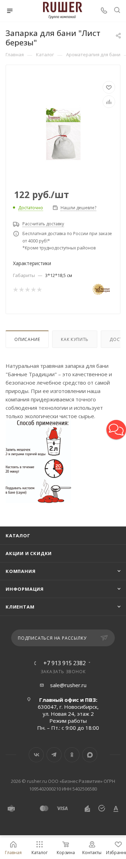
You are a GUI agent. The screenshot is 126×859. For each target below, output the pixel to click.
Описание (27, 339)
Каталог (18, 535)
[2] (21, 289)
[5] (39, 289)
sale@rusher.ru (68, 685)
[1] (15, 289)
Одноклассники (71, 754)
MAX (89, 754)
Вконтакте (36, 754)
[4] (33, 289)
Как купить (75, 339)
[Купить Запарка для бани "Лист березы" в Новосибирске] (63, 131)
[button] (116, 429)
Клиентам (20, 607)
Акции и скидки (29, 553)
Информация (25, 589)
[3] (27, 289)
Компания (20, 571)
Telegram (54, 754)
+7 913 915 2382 (64, 663)
